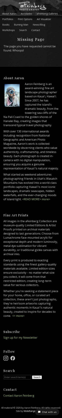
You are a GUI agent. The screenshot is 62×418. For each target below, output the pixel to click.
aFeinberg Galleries (47, 13)
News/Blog (39, 24)
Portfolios (7, 19)
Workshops (8, 30)
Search (23, 30)
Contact (35, 30)
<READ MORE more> (36, 199)
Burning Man (21, 24)
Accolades (26, 13)
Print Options (25, 19)
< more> (18, 316)
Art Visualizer (44, 19)
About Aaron (9, 13)
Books (5, 24)
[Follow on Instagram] (6, 358)
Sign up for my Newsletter (20, 337)
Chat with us (49, 412)
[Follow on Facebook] (13, 358)
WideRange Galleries (35, 411)
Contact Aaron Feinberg (18, 395)
